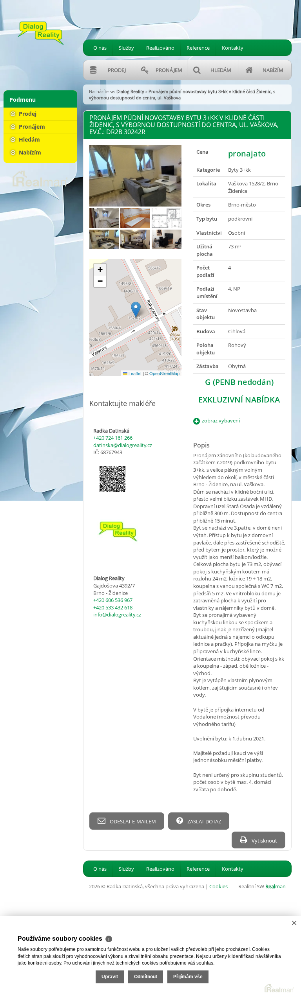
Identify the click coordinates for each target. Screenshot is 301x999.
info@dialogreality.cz (117, 614)
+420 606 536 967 (112, 600)
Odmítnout (145, 976)
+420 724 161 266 (112, 437)
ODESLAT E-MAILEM (132, 821)
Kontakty (232, 47)
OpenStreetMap (164, 373)
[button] (136, 310)
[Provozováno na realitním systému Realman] (40, 177)
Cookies (218, 886)
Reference (198, 47)
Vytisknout (263, 840)
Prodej (26, 113)
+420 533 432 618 (112, 607)
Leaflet (134, 373)
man (275, 886)
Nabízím (29, 152)
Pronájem (31, 126)
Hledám (28, 139)
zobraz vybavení (221, 420)
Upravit (110, 976)
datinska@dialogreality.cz (122, 445)
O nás (100, 47)
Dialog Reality (130, 91)
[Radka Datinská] (40, 33)
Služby (126, 47)
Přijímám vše (188, 976)
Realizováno (160, 47)
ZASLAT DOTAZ (203, 821)
